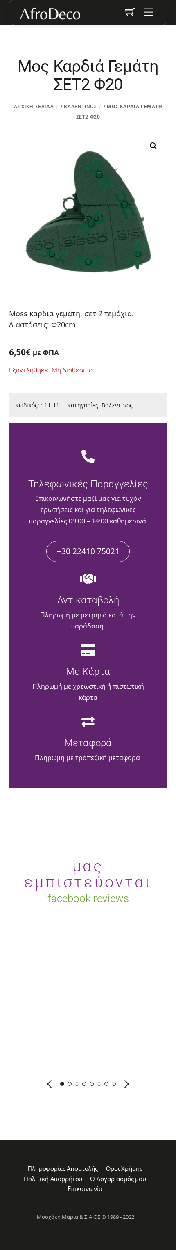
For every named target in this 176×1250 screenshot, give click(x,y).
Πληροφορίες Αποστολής (62, 1168)
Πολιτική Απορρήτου (53, 1179)
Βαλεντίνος (80, 107)
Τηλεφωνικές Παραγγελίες (88, 484)
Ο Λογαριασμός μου (118, 1179)
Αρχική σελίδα (34, 107)
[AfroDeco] (49, 13)
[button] (153, 146)
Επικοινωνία (85, 1188)
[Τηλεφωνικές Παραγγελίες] (88, 457)
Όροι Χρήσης (124, 1168)
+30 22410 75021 (88, 551)
